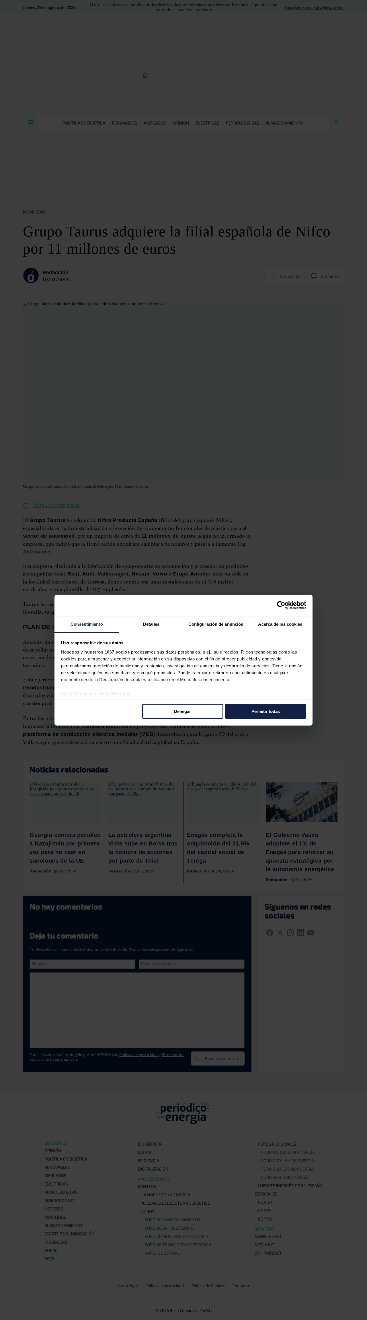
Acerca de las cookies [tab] (280, 623)
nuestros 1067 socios (107, 651)
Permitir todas (265, 711)
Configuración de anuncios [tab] (215, 623)
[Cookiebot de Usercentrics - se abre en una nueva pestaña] (281, 605)
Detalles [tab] (151, 623)
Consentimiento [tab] (87, 623)
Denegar (182, 711)
